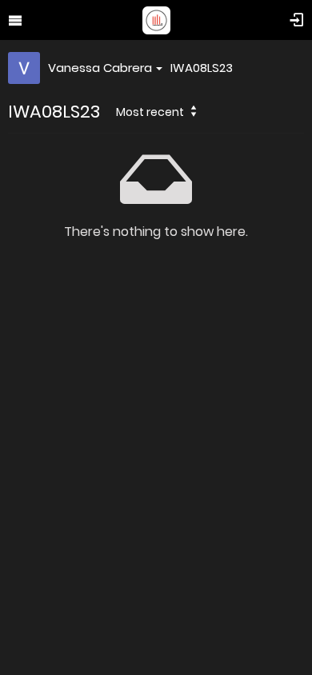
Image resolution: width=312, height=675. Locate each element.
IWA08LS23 (201, 67)
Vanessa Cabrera (100, 67)
